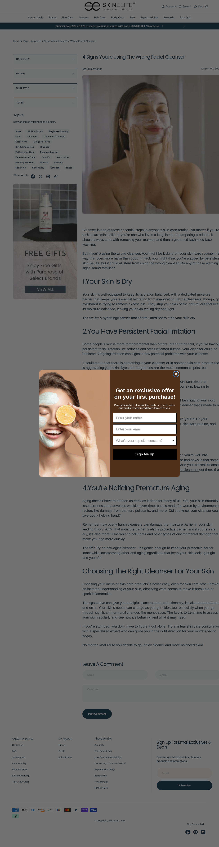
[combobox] (144, 440)
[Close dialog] (176, 374)
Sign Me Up (144, 454)
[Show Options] (173, 440)
